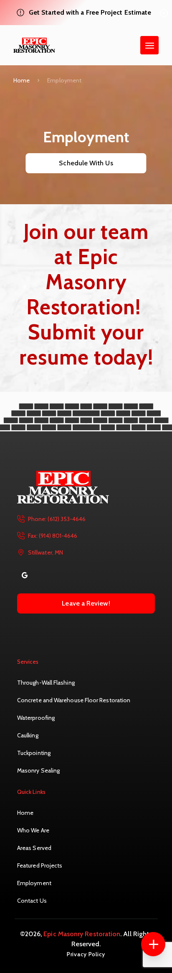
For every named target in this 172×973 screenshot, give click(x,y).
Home (21, 80)
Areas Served (34, 848)
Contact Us (32, 900)
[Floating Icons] (153, 944)
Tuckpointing (34, 753)
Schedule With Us (86, 163)
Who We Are (33, 830)
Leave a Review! (86, 603)
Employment (34, 883)
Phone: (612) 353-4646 (57, 519)
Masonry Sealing (38, 770)
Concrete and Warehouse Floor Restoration (73, 700)
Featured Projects (39, 865)
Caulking (27, 735)
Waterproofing (36, 717)
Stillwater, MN (45, 552)
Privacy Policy (86, 954)
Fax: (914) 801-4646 (52, 535)
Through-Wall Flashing (46, 682)
